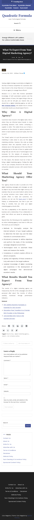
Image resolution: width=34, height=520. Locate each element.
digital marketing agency (22, 334)
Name (6, 378)
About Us (6, 441)
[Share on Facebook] (9, 326)
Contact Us (7, 438)
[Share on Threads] (12, 330)
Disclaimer (6, 453)
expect (4, 336)
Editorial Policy (8, 456)
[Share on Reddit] (3, 330)
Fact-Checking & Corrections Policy (14, 459)
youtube (9, 8)
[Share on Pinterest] (26, 326)
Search (16, 23)
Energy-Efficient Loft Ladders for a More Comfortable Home (13, 39)
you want (24, 8)
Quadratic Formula (17, 15)
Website (6, 391)
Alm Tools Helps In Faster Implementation (25, 343)
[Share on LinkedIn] (17, 326)
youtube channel (25, 5)
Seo (4, 70)
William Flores (18, 73)
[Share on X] (13, 326)
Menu (18, 30)
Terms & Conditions (9, 450)
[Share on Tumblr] (8, 330)
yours (16, 8)
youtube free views (10, 5)
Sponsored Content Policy (11, 462)
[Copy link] (16, 330)
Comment (7, 360)
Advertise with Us (9, 447)
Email (6, 384)
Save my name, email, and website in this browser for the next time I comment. (16, 401)
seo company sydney (13, 336)
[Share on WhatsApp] (22, 326)
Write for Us (7, 444)
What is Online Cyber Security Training (10, 343)
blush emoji (22, 199)
